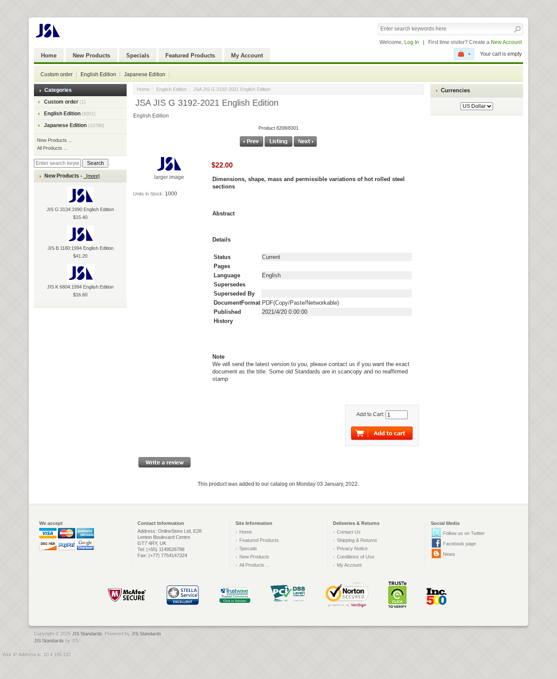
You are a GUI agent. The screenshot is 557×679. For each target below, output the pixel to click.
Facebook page (459, 543)
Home (49, 55)
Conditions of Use (355, 556)
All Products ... (52, 148)
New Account (506, 42)
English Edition (98, 74)
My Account (247, 55)
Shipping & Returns (357, 540)
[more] (92, 175)
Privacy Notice (352, 548)
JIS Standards (87, 633)
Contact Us (349, 531)
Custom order (56, 74)
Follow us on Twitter (464, 533)
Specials (137, 55)
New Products (91, 55)
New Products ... (54, 140)
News (449, 554)
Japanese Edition (144, 74)
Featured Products (190, 55)
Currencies (455, 90)
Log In (411, 42)
